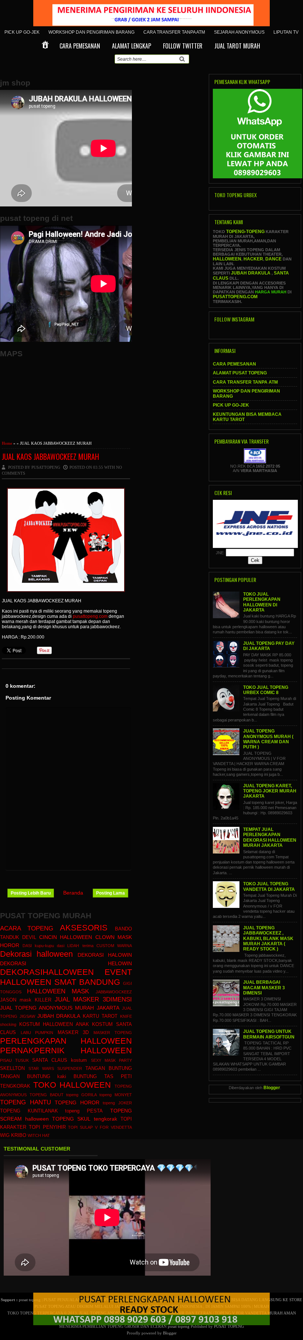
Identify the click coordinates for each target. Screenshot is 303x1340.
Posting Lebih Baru (31, 893)
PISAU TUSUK (14, 1060)
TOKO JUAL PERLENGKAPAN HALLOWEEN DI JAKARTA (261, 602)
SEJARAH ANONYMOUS (239, 32)
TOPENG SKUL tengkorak (84, 1119)
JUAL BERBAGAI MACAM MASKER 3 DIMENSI (264, 988)
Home (7, 443)
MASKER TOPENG (112, 1032)
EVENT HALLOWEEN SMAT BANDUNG (66, 977)
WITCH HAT (39, 1135)
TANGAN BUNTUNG (108, 1068)
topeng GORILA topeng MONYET (99, 1094)
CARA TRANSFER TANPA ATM (174, 32)
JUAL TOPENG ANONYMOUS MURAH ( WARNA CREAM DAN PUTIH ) (268, 739)
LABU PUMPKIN (37, 1032)
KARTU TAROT (100, 1016)
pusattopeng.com (90, 616)
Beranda (73, 893)
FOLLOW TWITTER (182, 45)
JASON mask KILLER (25, 1000)
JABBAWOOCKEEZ (114, 992)
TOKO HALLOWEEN (72, 1085)
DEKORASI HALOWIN (105, 955)
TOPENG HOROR (77, 1102)
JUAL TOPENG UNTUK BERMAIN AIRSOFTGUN (269, 1034)
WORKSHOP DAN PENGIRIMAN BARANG (91, 32)
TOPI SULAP (80, 1127)
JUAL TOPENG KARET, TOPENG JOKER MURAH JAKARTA (269, 791)
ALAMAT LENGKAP (131, 45)
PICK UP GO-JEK (22, 32)
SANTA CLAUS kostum (59, 1060)
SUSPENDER (69, 1068)
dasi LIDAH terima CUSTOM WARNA (94, 945)
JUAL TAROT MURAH (237, 45)
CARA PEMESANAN (79, 45)
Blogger (271, 1087)
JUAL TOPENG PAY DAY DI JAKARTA (269, 646)
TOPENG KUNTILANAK (29, 1111)
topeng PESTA (84, 1111)
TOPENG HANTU (25, 1102)
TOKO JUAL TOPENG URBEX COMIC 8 (265, 690)
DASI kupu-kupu (38, 945)
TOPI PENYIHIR (47, 1127)
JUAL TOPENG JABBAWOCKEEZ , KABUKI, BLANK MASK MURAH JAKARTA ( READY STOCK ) (268, 938)
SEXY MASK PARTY (111, 1060)
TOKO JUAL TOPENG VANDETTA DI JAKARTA (269, 886)
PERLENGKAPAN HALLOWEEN (66, 1041)
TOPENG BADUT (47, 1094)
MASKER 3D (73, 1032)
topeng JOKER (117, 1103)
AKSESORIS (84, 927)
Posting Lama (110, 893)
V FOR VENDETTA (113, 1127)
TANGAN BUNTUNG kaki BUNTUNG (48, 1076)
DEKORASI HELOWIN (66, 963)
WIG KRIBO (13, 1135)
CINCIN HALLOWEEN (65, 937)
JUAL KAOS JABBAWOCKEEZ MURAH (50, 456)
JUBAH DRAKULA (59, 1016)
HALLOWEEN (227, 259)
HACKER (253, 259)
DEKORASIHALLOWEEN (47, 972)
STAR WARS (41, 1068)
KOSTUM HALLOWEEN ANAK (54, 1024)
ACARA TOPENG (26, 928)
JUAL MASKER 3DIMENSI (93, 999)
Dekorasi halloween (36, 954)
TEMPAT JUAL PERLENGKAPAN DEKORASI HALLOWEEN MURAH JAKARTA (269, 837)
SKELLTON (12, 1068)
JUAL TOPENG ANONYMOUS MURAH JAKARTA (59, 1008)
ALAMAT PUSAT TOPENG (240, 373)
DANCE (273, 259)
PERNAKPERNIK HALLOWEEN (66, 1050)
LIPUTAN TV (286, 32)
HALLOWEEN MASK (58, 991)
